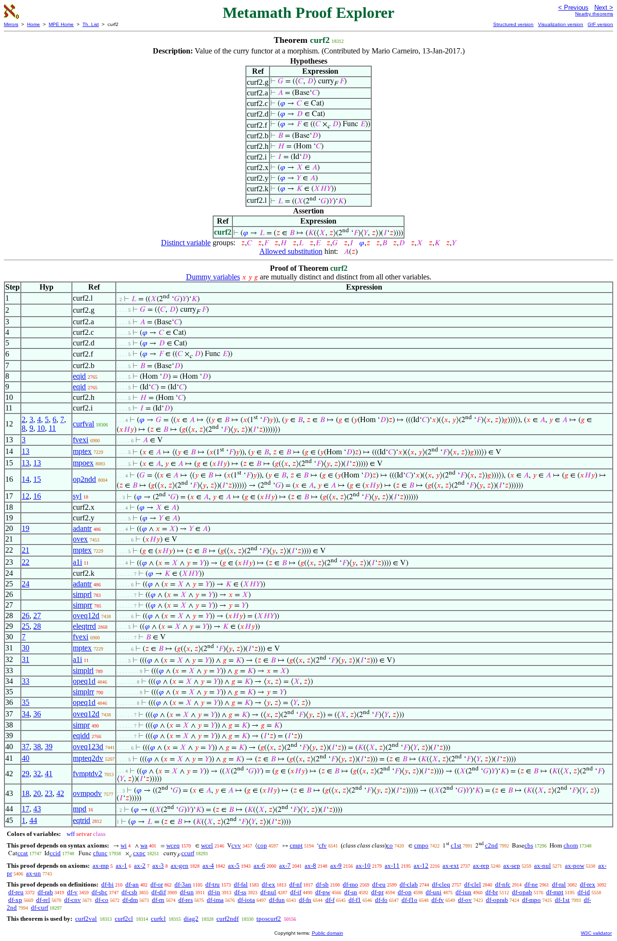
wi (124, 845)
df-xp (15, 899)
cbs (528, 845)
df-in (214, 892)
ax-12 (421, 865)
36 (37, 714)
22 (25, 562)
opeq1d (84, 681)
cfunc (100, 853)
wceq (173, 845)
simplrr (83, 692)
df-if (295, 892)
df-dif (158, 892)
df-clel (472, 884)
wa (144, 845)
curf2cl (124, 918)
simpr (81, 725)
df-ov (465, 899)
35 (25, 702)
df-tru (212, 884)
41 (49, 773)
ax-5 (234, 865)
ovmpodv (87, 793)
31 (25, 659)
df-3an (182, 884)
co (390, 845)
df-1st (562, 899)
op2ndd (84, 479)
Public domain (327, 933)
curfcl (158, 918)
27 (37, 615)
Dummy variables (213, 277)
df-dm (130, 899)
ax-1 (121, 865)
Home (33, 24)
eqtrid (81, 820)
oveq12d (86, 615)
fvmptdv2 (87, 773)
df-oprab (497, 899)
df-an (132, 884)
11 (52, 428)
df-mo (350, 884)
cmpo (421, 845)
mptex (82, 451)
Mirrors (11, 24)
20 (37, 793)
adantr (82, 528)
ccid (55, 853)
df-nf (295, 884)
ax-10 (363, 865)
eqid (79, 376)
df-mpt (554, 892)
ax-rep (481, 865)
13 (25, 451)
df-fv (437, 899)
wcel (207, 845)
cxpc (139, 853)
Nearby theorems (594, 13)
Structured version (513, 24)
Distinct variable (186, 243)
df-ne (531, 884)
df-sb (322, 884)
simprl (82, 594)
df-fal (241, 884)
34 (25, 714)
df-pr (377, 892)
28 (37, 626)
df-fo (381, 899)
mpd (79, 809)
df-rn (158, 899)
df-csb (129, 892)
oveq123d (88, 746)
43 (37, 809)
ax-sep (511, 865)
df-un (187, 892)
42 (60, 793)
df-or (156, 884)
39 (49, 746)
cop (262, 845)
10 (41, 428)
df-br (491, 892)
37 (25, 746)
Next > (603, 7)
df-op (405, 892)
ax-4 (208, 865)
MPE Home (61, 24)
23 (49, 793)
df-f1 (355, 899)
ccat (22, 853)
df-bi (107, 884)
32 (37, 773)
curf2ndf (227, 918)
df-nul (268, 892)
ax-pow (574, 865)
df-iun (463, 892)
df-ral (559, 884)
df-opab (522, 892)
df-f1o (409, 899)
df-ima (215, 899)
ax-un (33, 873)
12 (25, 496)
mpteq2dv (88, 758)
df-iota (246, 899)
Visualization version (560, 24)
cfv (323, 845)
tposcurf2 (268, 918)
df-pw (322, 892)
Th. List (90, 24)
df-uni (434, 892)
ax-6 (259, 865)
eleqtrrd (84, 626)
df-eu (379, 884)
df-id (583, 892)
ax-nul (542, 865)
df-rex (587, 884)
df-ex (268, 884)
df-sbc (99, 892)
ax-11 (392, 865)
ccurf (187, 853)
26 (25, 615)
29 (25, 773)
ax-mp (101, 865)
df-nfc (502, 884)
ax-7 (285, 865)
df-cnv (72, 899)
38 (37, 746)
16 (37, 496)
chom (570, 845)
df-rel (43, 899)
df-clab (409, 884)
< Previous (573, 7)
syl (77, 496)
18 (25, 793)
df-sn (350, 892)
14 (25, 479)
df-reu (16, 892)
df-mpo (531, 899)
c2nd (491, 845)
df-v (72, 892)
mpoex (83, 463)
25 (25, 626)
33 (25, 681)
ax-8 (310, 865)
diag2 (191, 918)
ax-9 (336, 865)
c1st (456, 845)
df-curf (39, 907)
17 (25, 809)
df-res (185, 899)
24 (25, 584)
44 (33, 820)
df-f (330, 899)
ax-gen (179, 865)
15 (37, 479)
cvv (236, 845)
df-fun (277, 899)
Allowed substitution (290, 251)
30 (25, 648)
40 (25, 758)
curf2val (86, 918)
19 (25, 528)
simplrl (83, 670)
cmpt (296, 845)
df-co (101, 899)
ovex (80, 539)
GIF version (600, 24)
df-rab (45, 892)
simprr (82, 605)
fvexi (80, 440)
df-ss (240, 892)
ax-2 (140, 865)
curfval (83, 424)
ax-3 (158, 865)
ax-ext (451, 865)
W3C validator (596, 933)
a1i (77, 562)
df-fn (305, 899)
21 (25, 550)
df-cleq (441, 884)
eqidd (81, 735)
